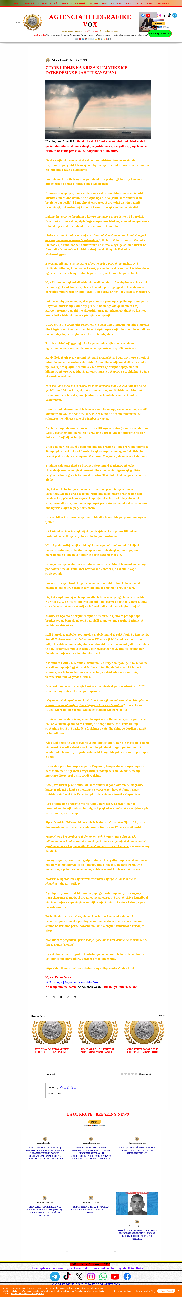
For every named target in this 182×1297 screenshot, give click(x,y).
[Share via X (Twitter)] (53, 996)
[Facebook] (143, 15)
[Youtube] (148, 15)
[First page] (67, 1251)
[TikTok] (169, 15)
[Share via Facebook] (47, 996)
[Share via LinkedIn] (60, 996)
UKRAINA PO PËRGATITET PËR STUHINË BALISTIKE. (52, 1051)
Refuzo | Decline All (144, 1290)
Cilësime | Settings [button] (122, 1290)
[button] (158, 25)
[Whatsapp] (153, 15)
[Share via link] (67, 996)
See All (162, 1016)
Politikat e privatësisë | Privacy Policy (27, 1293)
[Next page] (108, 1251)
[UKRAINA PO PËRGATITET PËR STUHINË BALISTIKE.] (52, 1032)
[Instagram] (159, 15)
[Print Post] (74, 996)
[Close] (178, 1291)
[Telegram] (174, 15)
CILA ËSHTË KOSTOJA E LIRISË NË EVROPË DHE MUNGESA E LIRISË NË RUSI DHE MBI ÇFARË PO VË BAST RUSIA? (143, 1051)
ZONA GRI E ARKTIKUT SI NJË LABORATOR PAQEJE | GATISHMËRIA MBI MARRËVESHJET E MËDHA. (98, 1051)
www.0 (86, 31)
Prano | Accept (166, 1290)
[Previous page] (73, 1251)
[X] (164, 15)
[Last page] (114, 1251)
